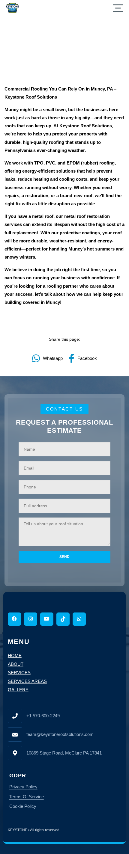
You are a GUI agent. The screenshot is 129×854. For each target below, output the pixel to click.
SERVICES (19, 672)
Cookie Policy (22, 806)
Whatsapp (53, 358)
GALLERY (18, 689)
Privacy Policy (23, 786)
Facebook (87, 358)
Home (10, 29)
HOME (15, 655)
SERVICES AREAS (27, 681)
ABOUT (15, 664)
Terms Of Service (26, 796)
